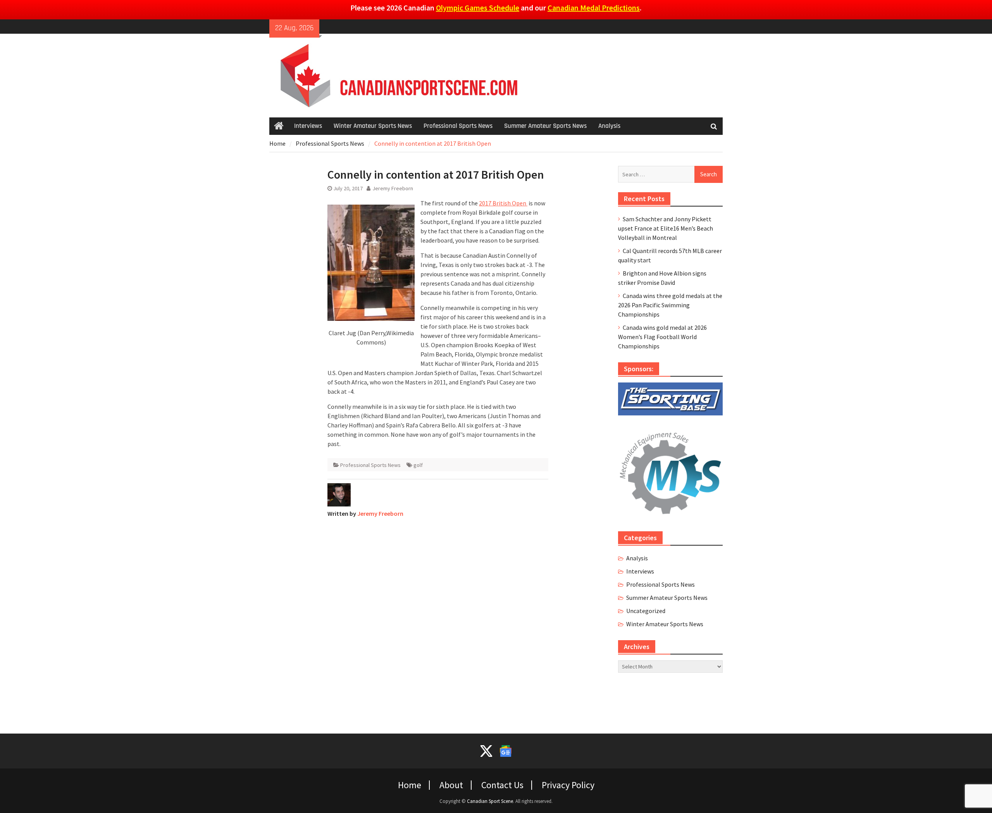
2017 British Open (503, 203)
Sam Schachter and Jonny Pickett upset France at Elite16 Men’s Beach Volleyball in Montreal (665, 228)
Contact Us (502, 785)
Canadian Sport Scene (490, 801)
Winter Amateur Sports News (373, 126)
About (451, 785)
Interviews (308, 126)
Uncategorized (645, 611)
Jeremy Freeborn (392, 188)
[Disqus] (437, 621)
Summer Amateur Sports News (545, 126)
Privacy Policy (568, 785)
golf (418, 465)
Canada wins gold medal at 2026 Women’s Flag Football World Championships (662, 337)
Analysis (609, 126)
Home (409, 785)
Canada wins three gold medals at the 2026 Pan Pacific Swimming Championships (670, 305)
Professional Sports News (458, 126)
